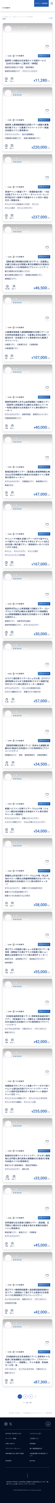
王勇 (15, 91)
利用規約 (33, 1443)
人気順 (50, 18)
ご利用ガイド (34, 1438)
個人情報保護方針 (36, 1448)
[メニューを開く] (51, 3)
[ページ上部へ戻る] (48, 1424)
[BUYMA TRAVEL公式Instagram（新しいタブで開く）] (5, 1424)
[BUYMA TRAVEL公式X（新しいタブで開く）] (10, 1424)
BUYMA (32, 1461)
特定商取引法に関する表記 (15, 1453)
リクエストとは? (35, 1433)
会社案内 (9, 1461)
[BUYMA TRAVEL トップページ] (18, 3)
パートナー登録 (11, 1438)
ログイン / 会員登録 (41, 3)
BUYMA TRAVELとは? (13, 1433)
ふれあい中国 (19, 27)
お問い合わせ (10, 1443)
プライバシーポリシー (13, 1448)
